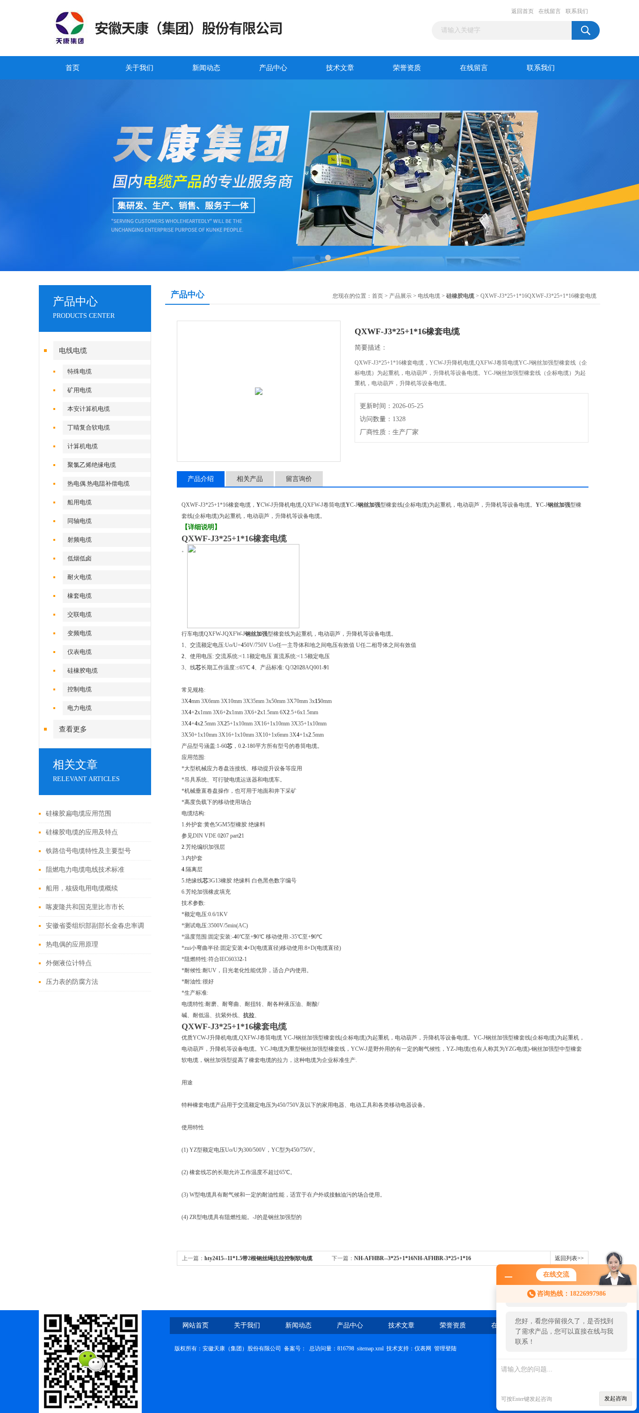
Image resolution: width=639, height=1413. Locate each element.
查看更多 (73, 729)
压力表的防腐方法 (72, 981)
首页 (72, 68)
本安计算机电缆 (88, 408)
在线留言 (549, 11)
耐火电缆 (79, 577)
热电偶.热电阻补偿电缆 (98, 483)
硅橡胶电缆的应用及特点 (82, 832)
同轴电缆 (79, 520)
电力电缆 (79, 707)
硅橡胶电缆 (82, 670)
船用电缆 (79, 502)
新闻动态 (206, 68)
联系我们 (577, 11)
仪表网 (422, 1348)
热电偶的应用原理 (72, 944)
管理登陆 (445, 1348)
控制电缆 (79, 689)
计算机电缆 (82, 446)
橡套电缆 (79, 595)
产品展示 (400, 296)
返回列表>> (569, 1258)
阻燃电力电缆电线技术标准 (85, 869)
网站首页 (195, 1325)
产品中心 (273, 68)
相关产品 (250, 478)
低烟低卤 (79, 558)
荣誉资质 (407, 68)
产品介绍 (201, 478)
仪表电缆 (79, 651)
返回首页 (522, 11)
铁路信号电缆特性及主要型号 (88, 850)
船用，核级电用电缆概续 (82, 888)
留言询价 (299, 478)
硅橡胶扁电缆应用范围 (78, 813)
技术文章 (340, 68)
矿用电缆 (79, 390)
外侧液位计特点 (69, 963)
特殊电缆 (79, 371)
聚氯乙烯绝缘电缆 (91, 464)
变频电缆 (79, 633)
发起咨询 (615, 1398)
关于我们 (139, 68)
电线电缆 (73, 350)
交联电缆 (79, 614)
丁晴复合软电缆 (88, 427)
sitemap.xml (370, 1348)
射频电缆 (79, 539)
